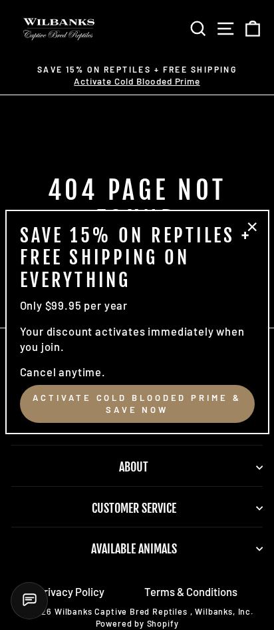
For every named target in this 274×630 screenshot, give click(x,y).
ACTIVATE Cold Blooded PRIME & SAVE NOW (137, 403)
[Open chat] (29, 600)
